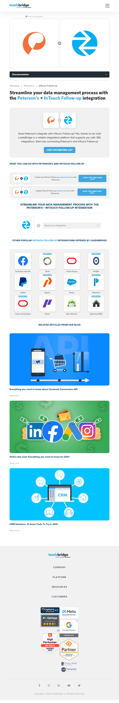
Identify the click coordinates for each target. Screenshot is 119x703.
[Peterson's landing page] (34, 43)
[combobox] (72, 225)
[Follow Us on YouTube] (68, 685)
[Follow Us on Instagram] (49, 685)
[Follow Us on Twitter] (79, 685)
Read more (14, 395)
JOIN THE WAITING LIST (60, 150)
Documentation (20, 74)
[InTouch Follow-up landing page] (84, 43)
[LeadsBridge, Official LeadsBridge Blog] (20, 5)
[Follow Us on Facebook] (39, 685)
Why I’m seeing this (35, 16)
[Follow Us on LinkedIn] (59, 685)
